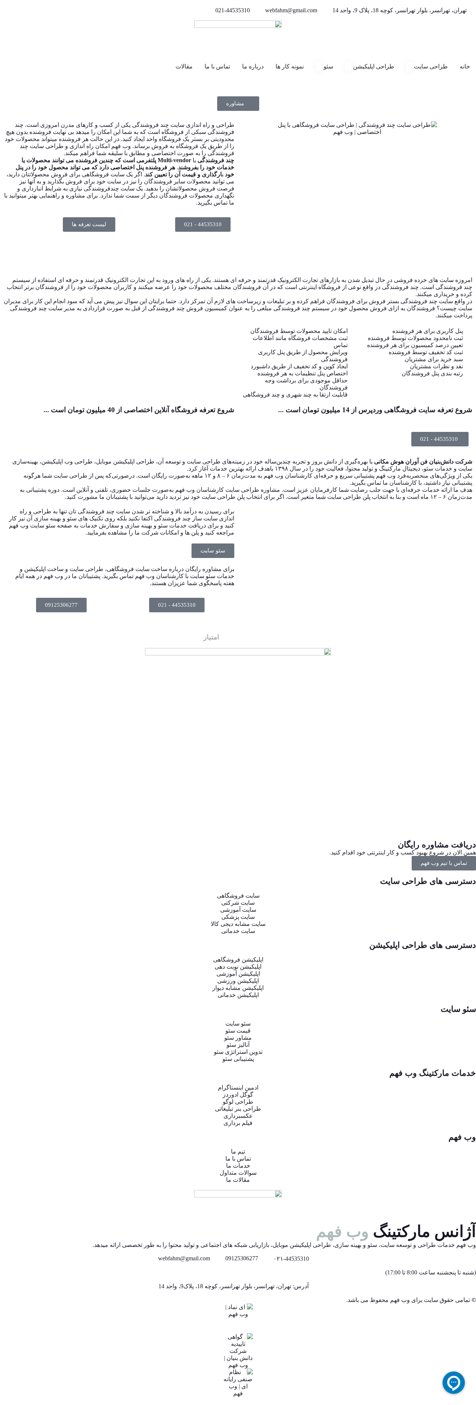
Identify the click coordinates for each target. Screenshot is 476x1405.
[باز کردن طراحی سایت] (409, 66)
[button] (89, 224)
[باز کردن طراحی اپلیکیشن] (348, 66)
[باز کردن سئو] (319, 66)
